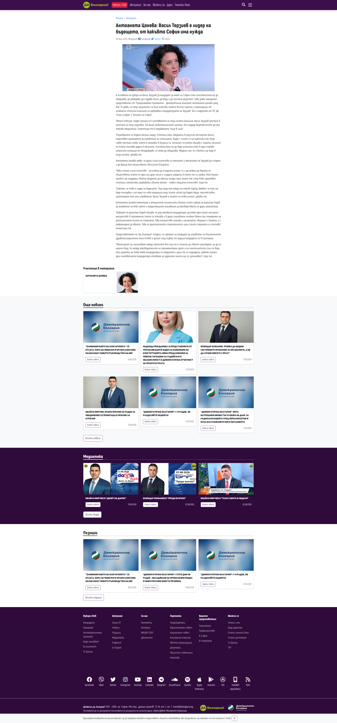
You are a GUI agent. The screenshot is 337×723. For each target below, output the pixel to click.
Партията (175, 616)
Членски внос (182, 5)
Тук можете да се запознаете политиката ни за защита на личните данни (117, 710)
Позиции (90, 533)
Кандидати (89, 622)
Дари (170, 5)
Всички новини (92, 438)
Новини (116, 627)
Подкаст (116, 642)
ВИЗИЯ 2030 (147, 632)
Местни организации (181, 642)
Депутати (175, 647)
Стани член (234, 622)
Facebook (145, 39)
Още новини (93, 304)
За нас (147, 5)
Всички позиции (93, 597)
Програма (88, 627)
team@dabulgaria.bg (183, 706)
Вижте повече (93, 359)
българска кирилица (176, 710)
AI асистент (89, 646)
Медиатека (93, 456)
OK (234, 718)
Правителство (207, 630)
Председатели (177, 622)
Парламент (205, 625)
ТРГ (229, 647)
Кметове (174, 657)
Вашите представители (207, 617)
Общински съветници (181, 652)
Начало (119, 18)
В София (203, 635)
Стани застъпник (237, 637)
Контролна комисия (180, 637)
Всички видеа (92, 514)
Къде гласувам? (91, 641)
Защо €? (116, 622)
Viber (167, 39)
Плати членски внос (238, 632)
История (145, 627)
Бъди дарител (235, 627)
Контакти (146, 622)
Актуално (135, 5)
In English (116, 647)
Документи (147, 637)
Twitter (157, 39)
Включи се (159, 5)
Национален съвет (179, 632)
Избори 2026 (120, 5)
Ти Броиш (88, 651)
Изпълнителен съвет (181, 627)
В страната (205, 640)
